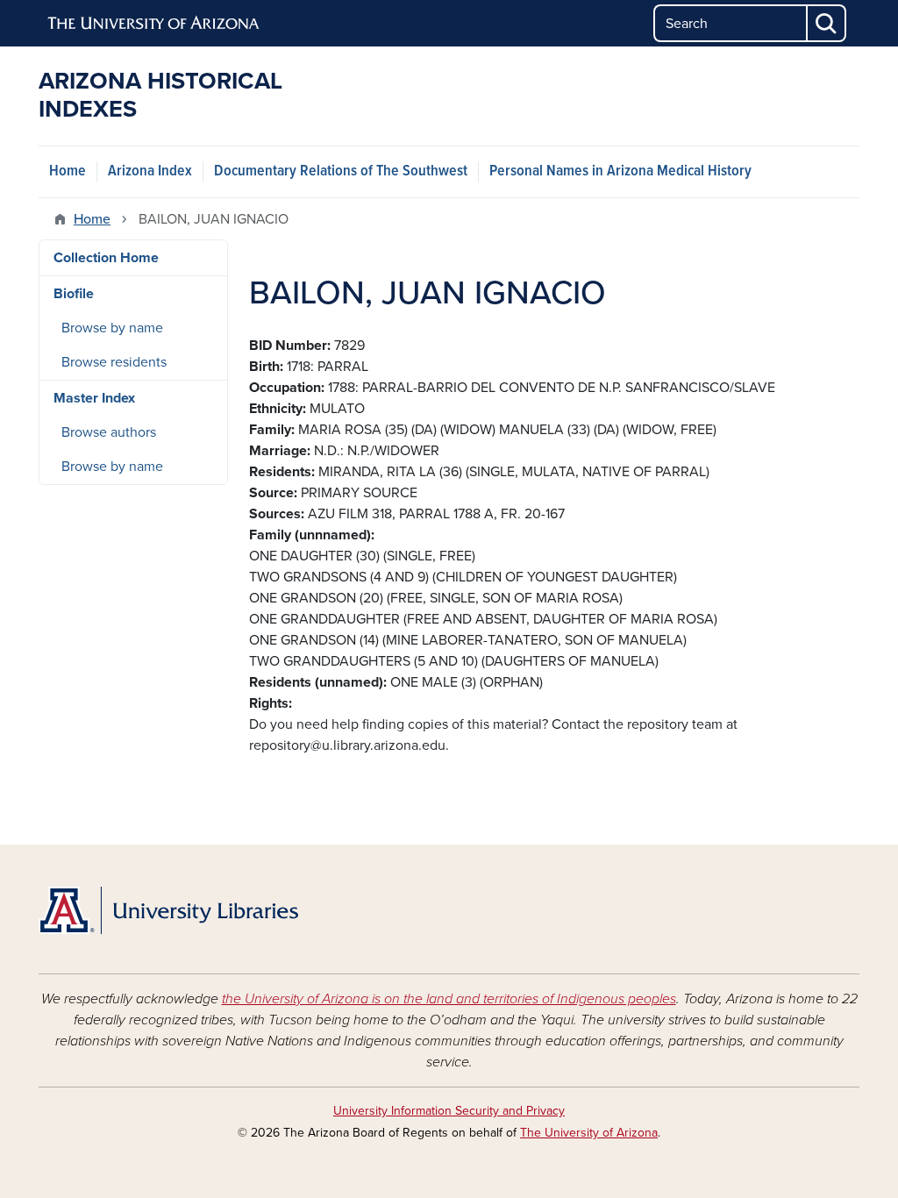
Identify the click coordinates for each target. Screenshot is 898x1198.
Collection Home (106, 258)
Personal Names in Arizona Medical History (620, 171)
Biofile (73, 294)
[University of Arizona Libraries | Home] (168, 910)
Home (67, 171)
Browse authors (108, 432)
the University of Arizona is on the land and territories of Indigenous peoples (449, 999)
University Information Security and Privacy (449, 1110)
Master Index (94, 398)
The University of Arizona (589, 1132)
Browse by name (112, 328)
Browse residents (114, 362)
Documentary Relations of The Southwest (340, 171)
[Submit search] (827, 23)
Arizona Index (150, 171)
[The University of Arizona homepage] (154, 24)
